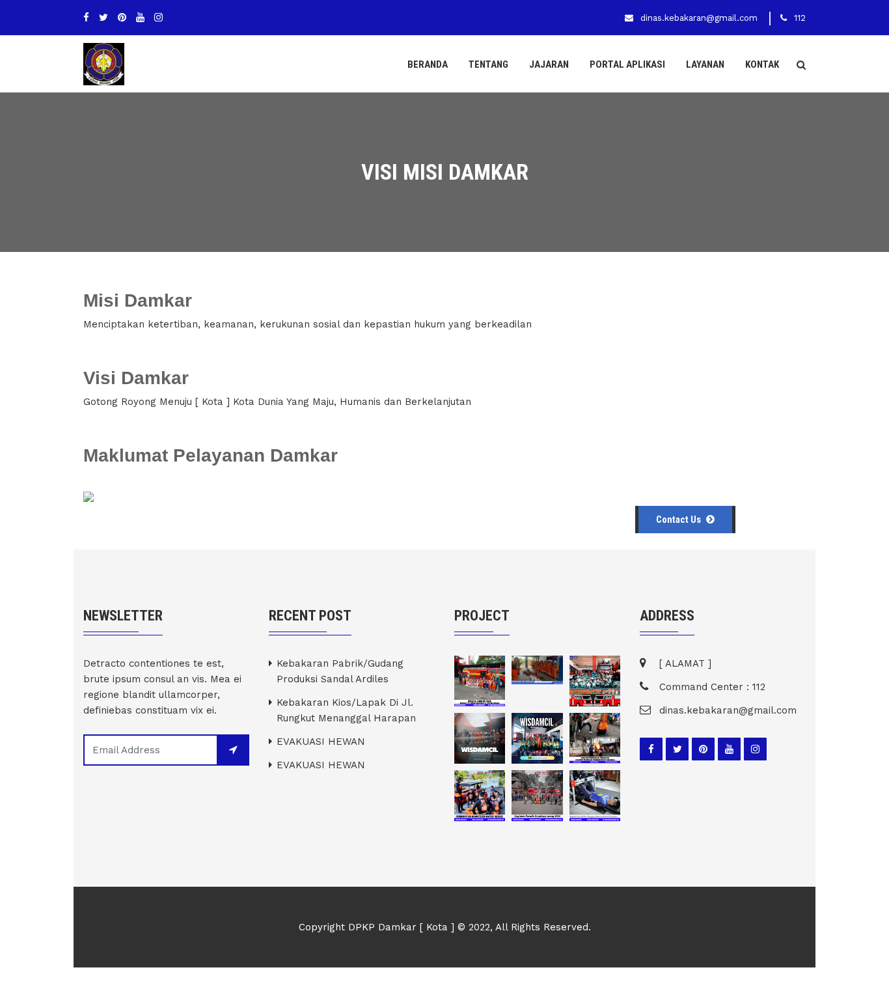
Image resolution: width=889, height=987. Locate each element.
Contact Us (679, 519)
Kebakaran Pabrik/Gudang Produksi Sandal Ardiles (340, 671)
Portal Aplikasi (627, 64)
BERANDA (427, 64)
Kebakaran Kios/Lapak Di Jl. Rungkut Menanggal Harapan (346, 710)
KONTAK (762, 64)
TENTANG (488, 64)
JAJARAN (549, 64)
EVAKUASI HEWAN (321, 741)
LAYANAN (705, 64)
